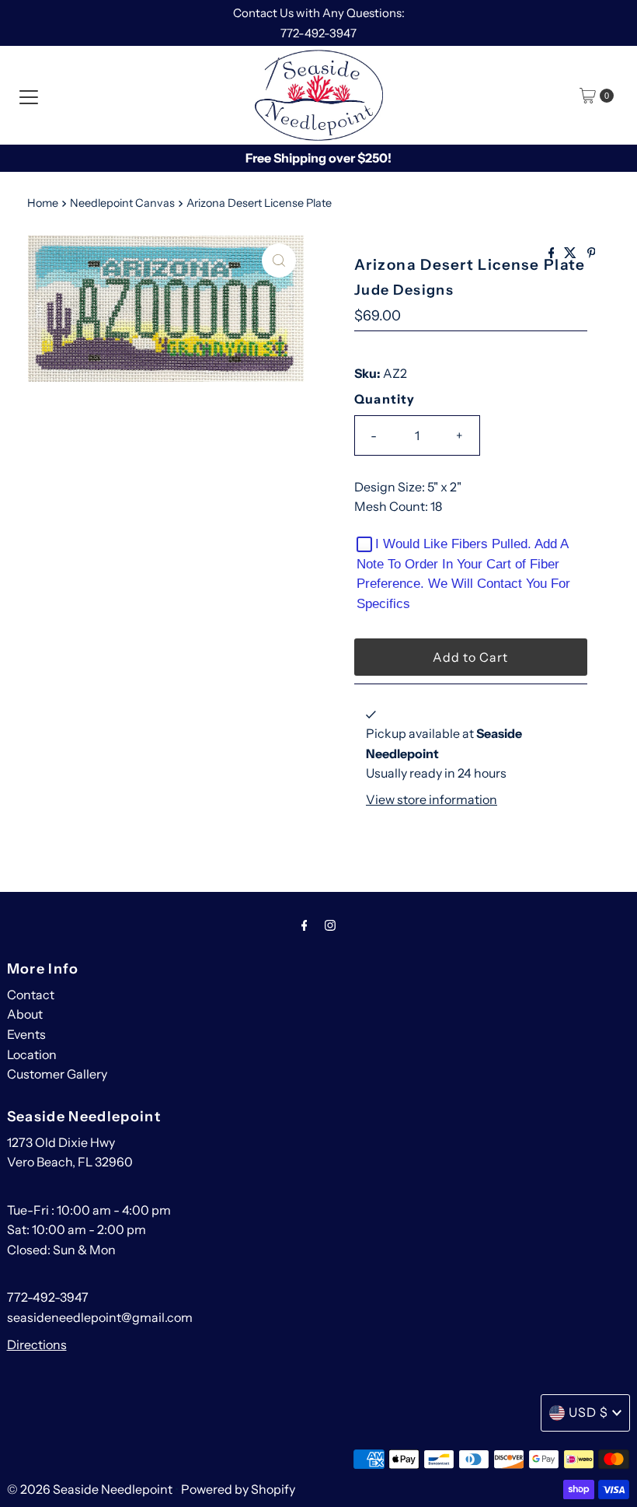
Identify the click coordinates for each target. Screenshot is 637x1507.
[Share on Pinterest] (591, 253)
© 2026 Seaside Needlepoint (89, 1489)
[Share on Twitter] (571, 253)
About (25, 1014)
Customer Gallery (57, 1074)
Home (42, 203)
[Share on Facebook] (552, 253)
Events (26, 1034)
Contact (30, 994)
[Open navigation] (29, 95)
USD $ (588, 1412)
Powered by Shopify (238, 1489)
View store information (431, 799)
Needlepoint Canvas (122, 203)
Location (32, 1054)
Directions (37, 1344)
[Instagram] (330, 925)
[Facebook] (304, 925)
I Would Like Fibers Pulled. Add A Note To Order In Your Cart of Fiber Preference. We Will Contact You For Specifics (463, 574)
